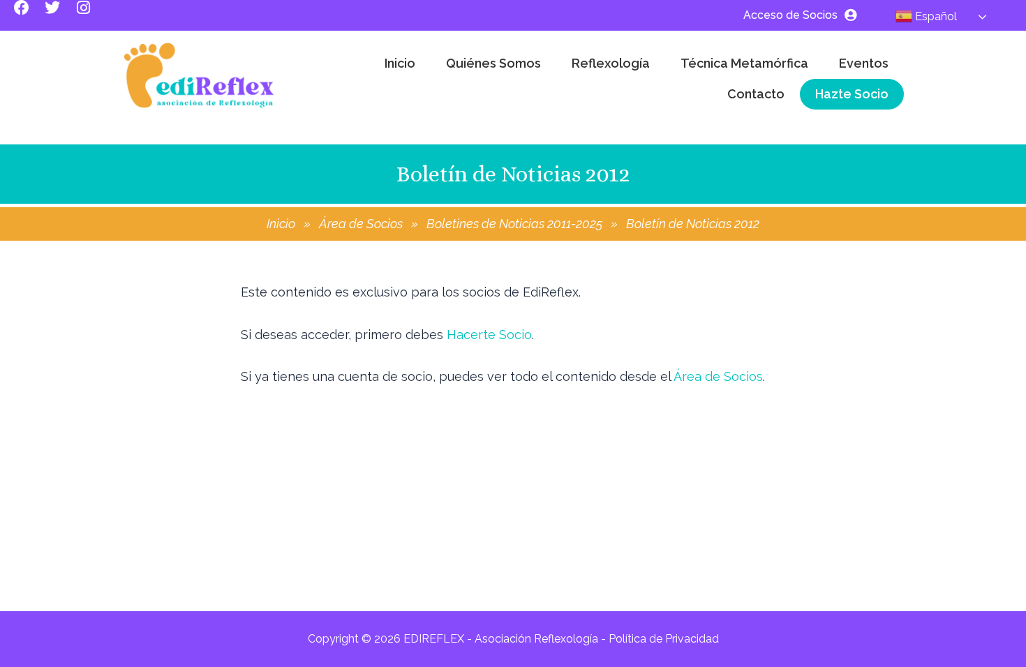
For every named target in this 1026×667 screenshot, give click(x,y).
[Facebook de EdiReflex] (29, 15)
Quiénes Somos (493, 63)
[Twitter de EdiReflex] (60, 15)
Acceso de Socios (790, 15)
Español (934, 16)
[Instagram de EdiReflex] (90, 15)
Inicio (400, 63)
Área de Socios (361, 223)
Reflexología (611, 63)
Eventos (864, 63)
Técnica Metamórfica (744, 63)
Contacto (756, 94)
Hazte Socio (852, 94)
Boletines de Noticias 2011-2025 (514, 223)
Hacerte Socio (489, 334)
